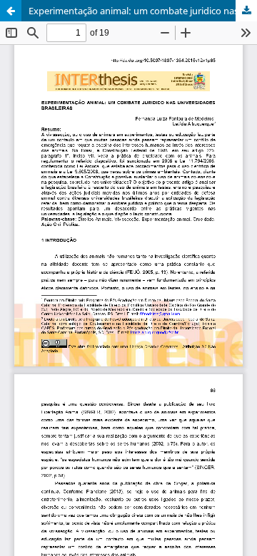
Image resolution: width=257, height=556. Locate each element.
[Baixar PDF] (246, 10)
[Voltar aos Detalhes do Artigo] (10, 10)
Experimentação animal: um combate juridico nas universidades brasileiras (143, 10)
